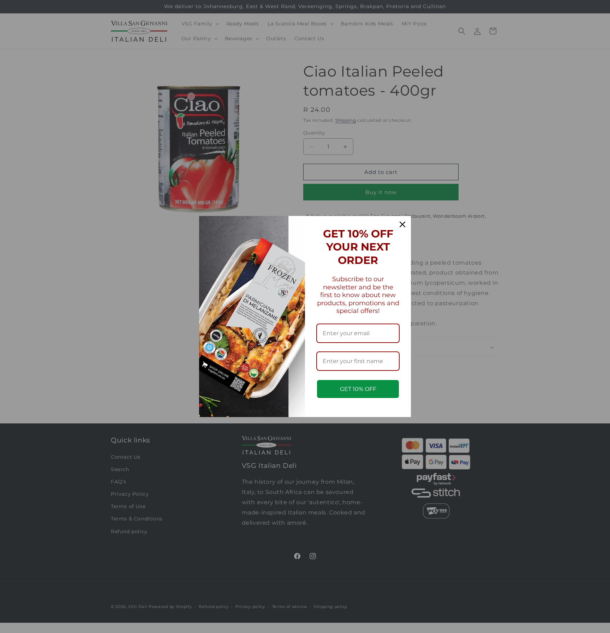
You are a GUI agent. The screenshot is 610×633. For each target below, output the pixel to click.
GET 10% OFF (358, 389)
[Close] (402, 224)
